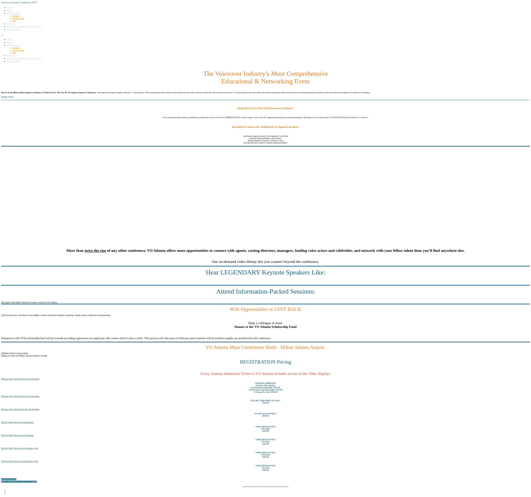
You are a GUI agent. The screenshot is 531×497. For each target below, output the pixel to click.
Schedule (15, 16)
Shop (9, 10)
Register (11, 23)
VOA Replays (14, 29)
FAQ (14, 21)
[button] (8, 479)
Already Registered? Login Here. (24, 26)
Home (10, 7)
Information (13, 13)
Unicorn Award (18, 19)
